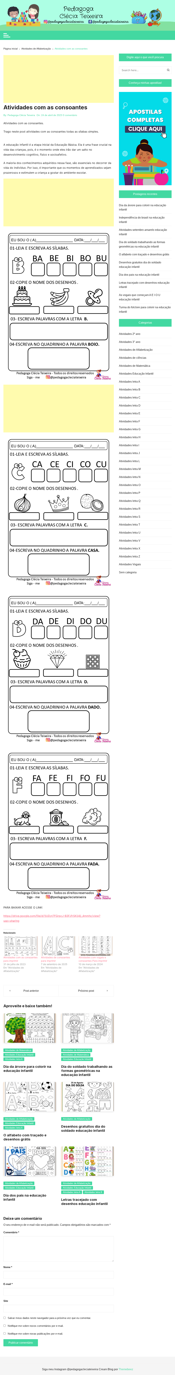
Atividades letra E (129, 413)
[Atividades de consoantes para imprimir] (58, 946)
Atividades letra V (129, 540)
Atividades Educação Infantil (19, 1054)
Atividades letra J (129, 453)
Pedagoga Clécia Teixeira (21, 115)
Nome (7, 1267)
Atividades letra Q (129, 500)
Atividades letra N (129, 477)
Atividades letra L (129, 461)
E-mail (8, 1284)
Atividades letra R (129, 508)
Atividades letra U (129, 532)
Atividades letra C (129, 397)
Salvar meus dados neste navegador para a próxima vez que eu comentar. (49, 1317)
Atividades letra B (93, 1192)
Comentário (11, 1232)
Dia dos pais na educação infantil (139, 274)
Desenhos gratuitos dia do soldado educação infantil (83, 1128)
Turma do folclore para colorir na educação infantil (145, 309)
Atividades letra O (129, 485)
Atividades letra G (129, 429)
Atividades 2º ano (129, 333)
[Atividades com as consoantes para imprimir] (20, 946)
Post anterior (31, 990)
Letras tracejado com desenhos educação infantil (84, 1202)
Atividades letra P (129, 492)
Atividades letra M (130, 469)
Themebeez (126, 1369)
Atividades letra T (129, 524)
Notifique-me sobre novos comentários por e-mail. (35, 1325)
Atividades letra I (129, 445)
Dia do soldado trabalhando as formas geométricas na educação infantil (86, 1071)
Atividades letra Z (129, 556)
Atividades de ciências (132, 357)
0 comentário (70, 115)
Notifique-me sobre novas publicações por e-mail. (35, 1333)
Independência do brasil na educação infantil (142, 219)
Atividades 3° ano (129, 341)
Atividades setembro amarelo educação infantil (143, 232)
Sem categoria (128, 572)
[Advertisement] (58, 79)
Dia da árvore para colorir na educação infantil (27, 1069)
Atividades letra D (129, 405)
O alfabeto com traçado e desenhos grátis (24, 1137)
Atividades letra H (129, 437)
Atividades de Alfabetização (76, 1050)
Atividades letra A (14, 1059)
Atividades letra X (129, 548)
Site (5, 1300)
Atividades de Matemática (18, 1050)
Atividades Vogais (130, 564)
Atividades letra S (129, 516)
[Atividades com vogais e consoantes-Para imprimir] (96, 946)
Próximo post (86, 990)
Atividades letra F (129, 421)
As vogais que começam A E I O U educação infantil (139, 297)
